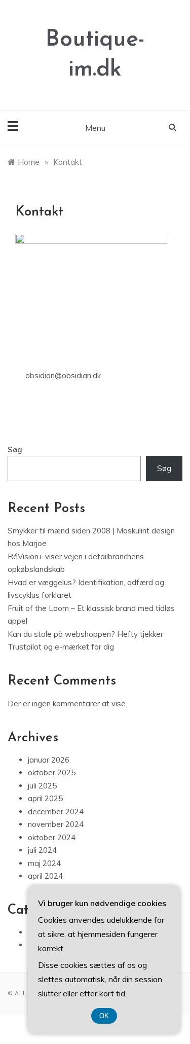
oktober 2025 (51, 772)
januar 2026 (48, 760)
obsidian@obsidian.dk (63, 375)
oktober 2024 (51, 837)
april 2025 (45, 798)
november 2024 (56, 824)
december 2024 (56, 811)
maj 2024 (44, 863)
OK (104, 1016)
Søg (15, 449)
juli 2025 (42, 785)
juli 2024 (42, 850)
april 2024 (45, 876)
